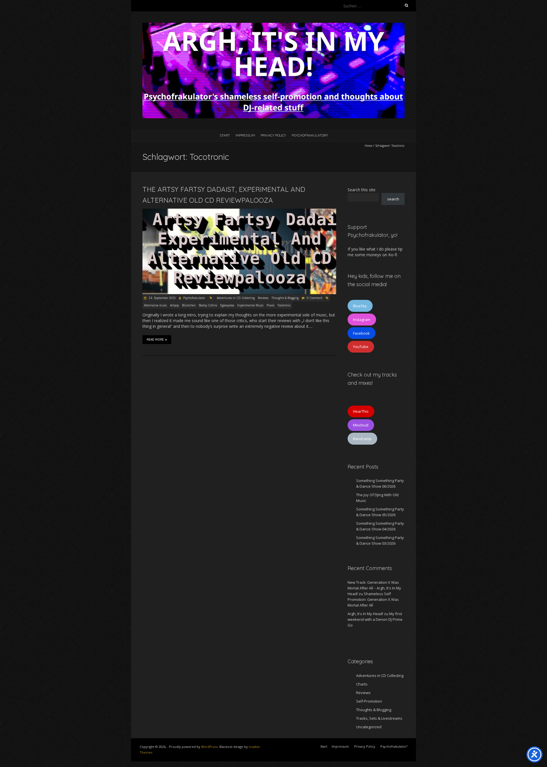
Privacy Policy (273, 135)
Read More (155, 339)
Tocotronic (284, 305)
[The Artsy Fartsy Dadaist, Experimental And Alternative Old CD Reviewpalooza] (239, 211)
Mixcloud (360, 425)
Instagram (361, 319)
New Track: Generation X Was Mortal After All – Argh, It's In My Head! (374, 588)
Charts (362, 684)
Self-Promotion (369, 701)
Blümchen (189, 305)
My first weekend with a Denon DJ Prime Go (375, 619)
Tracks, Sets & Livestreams (379, 718)
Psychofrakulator (194, 298)
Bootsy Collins (208, 305)
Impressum (245, 135)
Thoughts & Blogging (285, 298)
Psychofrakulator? (310, 135)
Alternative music (155, 305)
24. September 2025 (162, 298)
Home (368, 146)
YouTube (360, 346)
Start (225, 135)
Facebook (361, 333)
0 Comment (315, 298)
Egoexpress (227, 305)
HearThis (361, 411)
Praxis (270, 305)
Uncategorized (368, 726)
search (393, 199)
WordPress (209, 746)
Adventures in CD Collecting (236, 298)
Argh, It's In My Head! (365, 613)
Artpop (174, 305)
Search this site (361, 189)
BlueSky (360, 305)
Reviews (263, 298)
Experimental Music (250, 305)
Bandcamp (362, 438)
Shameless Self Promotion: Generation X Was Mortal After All (373, 599)
